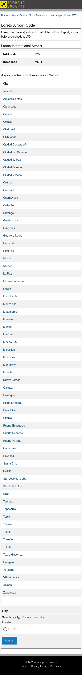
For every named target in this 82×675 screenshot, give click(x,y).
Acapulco (8, 91)
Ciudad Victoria (12, 175)
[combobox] (41, 629)
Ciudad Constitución (15, 144)
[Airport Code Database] (41, 4)
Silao (6, 494)
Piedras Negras (12, 402)
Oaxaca (8, 387)
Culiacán (8, 205)
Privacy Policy (38, 666)
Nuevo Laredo (11, 380)
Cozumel (8, 190)
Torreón (8, 539)
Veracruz (8, 569)
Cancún (8, 114)
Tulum (7, 547)
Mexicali (8, 334)
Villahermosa (11, 577)
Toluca (7, 531)
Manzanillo (9, 304)
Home (24, 666)
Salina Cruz (10, 463)
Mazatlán (8, 319)
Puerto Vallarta (12, 440)
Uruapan (8, 562)
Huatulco (8, 251)
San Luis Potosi (12, 486)
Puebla (7, 418)
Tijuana (7, 524)
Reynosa (8, 456)
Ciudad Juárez (12, 159)
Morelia (7, 372)
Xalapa (7, 585)
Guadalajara (10, 220)
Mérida (7, 327)
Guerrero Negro (13, 235)
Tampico (8, 501)
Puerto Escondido (14, 425)
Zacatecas (9, 592)
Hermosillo (9, 243)
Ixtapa (7, 258)
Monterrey (9, 365)
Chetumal (9, 129)
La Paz (7, 273)
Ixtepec (7, 266)
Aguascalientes (12, 99)
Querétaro (9, 448)
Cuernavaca (10, 197)
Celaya (7, 121)
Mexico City (10, 342)
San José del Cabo (14, 478)
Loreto (7, 289)
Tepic (6, 516)
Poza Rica (9, 410)
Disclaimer (56, 666)
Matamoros (10, 311)
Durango (8, 213)
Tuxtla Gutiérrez (13, 554)
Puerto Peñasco (13, 433)
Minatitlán (9, 349)
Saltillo (7, 471)
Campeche (9, 106)
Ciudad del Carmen (15, 152)
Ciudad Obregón (13, 167)
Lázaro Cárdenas (13, 281)
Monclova (9, 357)
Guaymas (9, 228)
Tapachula (9, 509)
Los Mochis (10, 296)
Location (7, 622)
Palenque (9, 395)
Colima (7, 182)
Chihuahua (9, 137)
